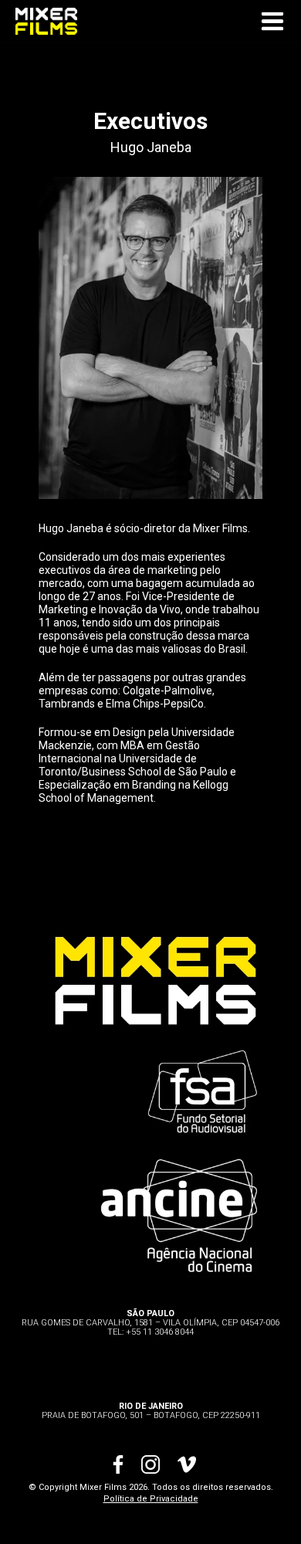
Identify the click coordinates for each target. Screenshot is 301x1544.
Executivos (150, 120)
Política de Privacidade (150, 1499)
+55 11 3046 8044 (160, 1332)
